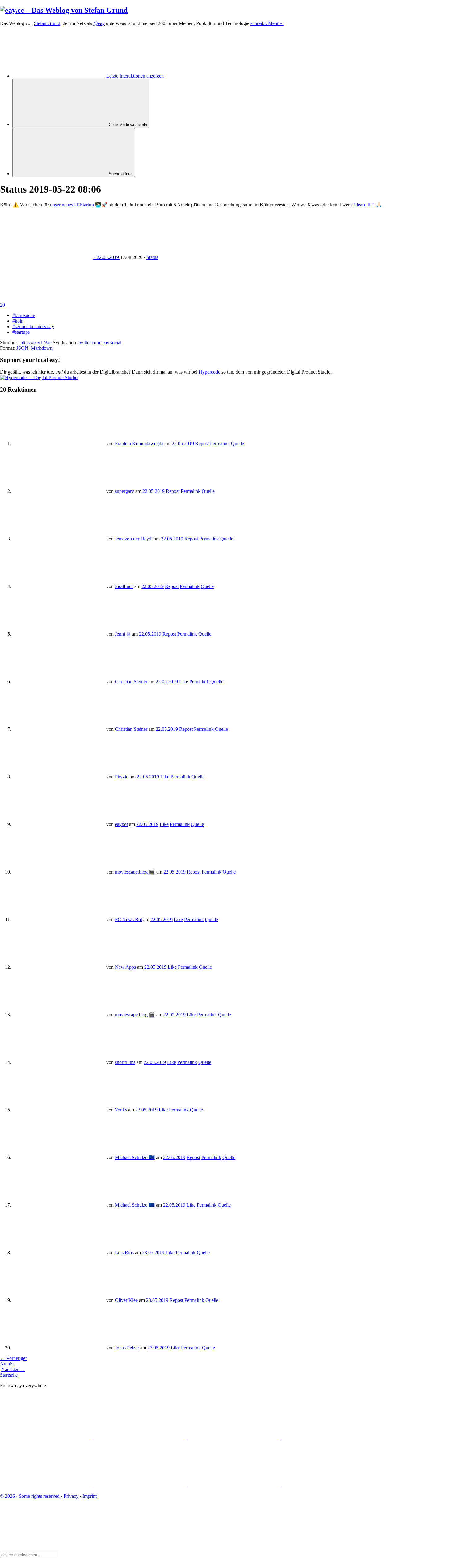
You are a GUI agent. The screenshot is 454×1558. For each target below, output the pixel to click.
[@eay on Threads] (328, 1438)
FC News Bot (128, 919)
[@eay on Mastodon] (47, 1438)
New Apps (125, 967)
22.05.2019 (183, 443)
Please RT (363, 204)
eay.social (112, 342)
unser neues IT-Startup (72, 204)
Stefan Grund (47, 23)
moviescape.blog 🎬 (135, 871)
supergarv (124, 491)
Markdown (42, 348)
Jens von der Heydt (134, 538)
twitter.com (89, 342)
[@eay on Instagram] (47, 1485)
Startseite (9, 1375)
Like (183, 681)
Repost (202, 443)
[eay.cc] (64, 10)
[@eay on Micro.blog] (235, 1438)
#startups (21, 332)
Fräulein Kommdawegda (139, 443)
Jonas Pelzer (127, 1347)
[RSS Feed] (328, 1485)
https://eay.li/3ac (36, 342)
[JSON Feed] (235, 1485)
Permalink (220, 443)
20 (3, 304)
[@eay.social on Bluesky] (141, 1438)
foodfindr (124, 586)
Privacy (71, 1496)
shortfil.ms (125, 1062)
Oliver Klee (126, 1300)
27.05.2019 (158, 1347)
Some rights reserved (30, 1496)
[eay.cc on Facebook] (141, 1485)
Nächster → (13, 1369)
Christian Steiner (131, 681)
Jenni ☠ (123, 634)
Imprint (89, 1496)
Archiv (7, 1363)
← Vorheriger (13, 1358)
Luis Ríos (124, 1252)
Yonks (121, 1109)
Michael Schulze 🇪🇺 (135, 1157)
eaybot (121, 824)
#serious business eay (33, 326)
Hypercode (209, 372)
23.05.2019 (153, 1252)
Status (152, 257)
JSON (22, 348)
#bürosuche (23, 315)
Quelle (237, 443)
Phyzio (121, 776)
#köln (17, 321)
